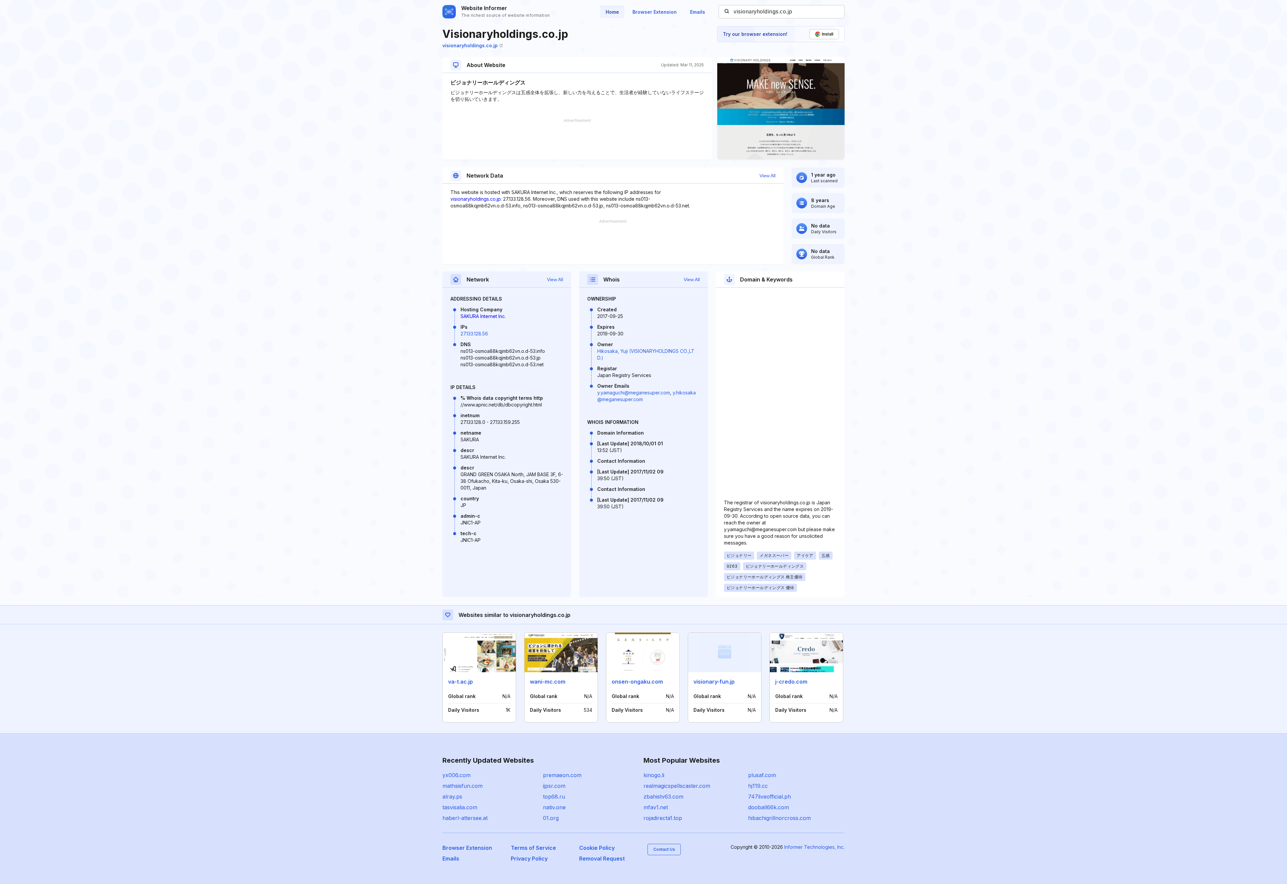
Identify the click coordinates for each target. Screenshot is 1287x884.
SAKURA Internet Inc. (483, 316)
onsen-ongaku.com (637, 681)
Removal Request (602, 858)
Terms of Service (533, 847)
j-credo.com (791, 681)
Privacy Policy (529, 858)
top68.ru (554, 796)
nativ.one (554, 807)
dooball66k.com (768, 807)
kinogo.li (654, 775)
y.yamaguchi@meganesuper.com (633, 392)
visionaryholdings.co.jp (470, 45)
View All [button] (767, 175)
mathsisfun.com (462, 785)
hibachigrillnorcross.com (779, 818)
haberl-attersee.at (465, 818)
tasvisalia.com (459, 807)
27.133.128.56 (474, 333)
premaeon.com (562, 775)
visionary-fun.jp (714, 681)
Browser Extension (654, 12)
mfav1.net (656, 807)
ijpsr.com (554, 785)
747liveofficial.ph (769, 796)
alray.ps (452, 796)
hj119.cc (758, 785)
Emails (697, 12)
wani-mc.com (547, 681)
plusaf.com (762, 775)
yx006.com (456, 775)
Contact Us (664, 849)
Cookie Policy (597, 847)
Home (612, 12)
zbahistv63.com (663, 796)
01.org (551, 818)
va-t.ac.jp (460, 681)
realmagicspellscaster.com (677, 785)
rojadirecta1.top (663, 818)
